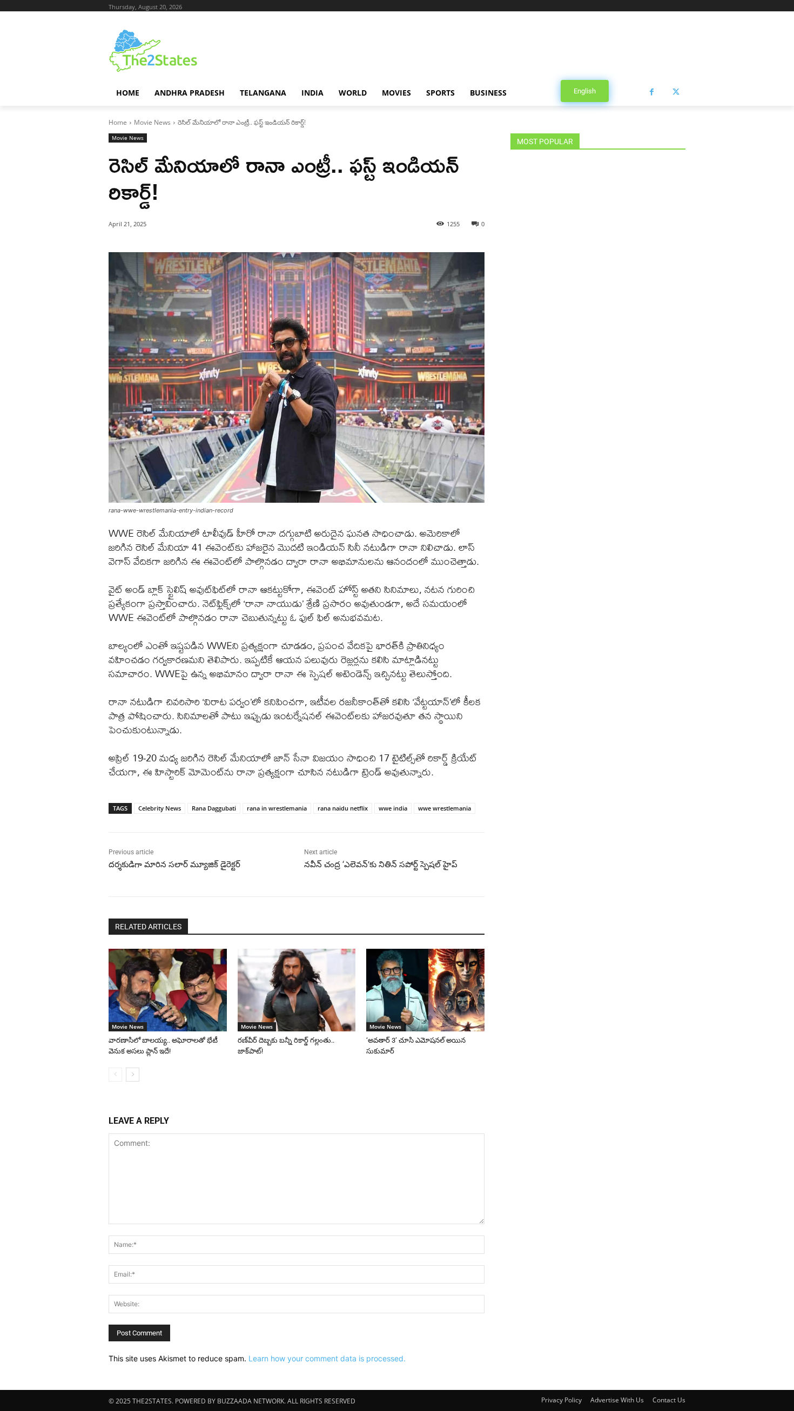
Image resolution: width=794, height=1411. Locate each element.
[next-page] (132, 1075)
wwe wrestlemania (444, 808)
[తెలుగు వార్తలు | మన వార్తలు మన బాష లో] (195, 50)
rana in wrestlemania (277, 808)
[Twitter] (676, 92)
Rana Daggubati (214, 808)
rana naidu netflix (343, 808)
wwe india (393, 808)
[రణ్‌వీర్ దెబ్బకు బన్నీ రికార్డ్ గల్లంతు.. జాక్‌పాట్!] (297, 990)
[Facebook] (651, 92)
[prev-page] (115, 1075)
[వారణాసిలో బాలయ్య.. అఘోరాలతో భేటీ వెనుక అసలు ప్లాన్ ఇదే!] (168, 990)
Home (118, 122)
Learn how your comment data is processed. (327, 1358)
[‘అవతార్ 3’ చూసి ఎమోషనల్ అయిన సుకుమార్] (425, 990)
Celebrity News (159, 808)
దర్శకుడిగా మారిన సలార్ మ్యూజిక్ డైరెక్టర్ (176, 864)
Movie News (152, 122)
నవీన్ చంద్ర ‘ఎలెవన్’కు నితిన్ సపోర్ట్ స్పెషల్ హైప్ (380, 864)
